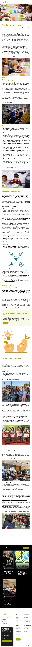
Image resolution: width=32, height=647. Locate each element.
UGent (14, 130)
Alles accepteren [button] (7, 640)
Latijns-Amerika (26, 632)
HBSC (14, 56)
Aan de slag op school (27, 618)
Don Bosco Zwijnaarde (12, 454)
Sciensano (5, 156)
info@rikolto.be (3, 622)
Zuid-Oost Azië (26, 628)
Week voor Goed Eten (27, 621)
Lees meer (5, 322)
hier (6, 307)
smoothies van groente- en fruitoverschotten (10, 486)
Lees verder (6, 633)
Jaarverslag (17, 617)
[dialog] (7, 636)
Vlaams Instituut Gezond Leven (7, 98)
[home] (4, 2)
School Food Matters (12, 90)
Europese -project (9, 506)
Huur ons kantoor (18, 632)
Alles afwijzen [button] (7, 642)
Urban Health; (4, 102)
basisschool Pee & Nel (13, 420)
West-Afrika (25, 631)
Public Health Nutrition (6, 87)
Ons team (17, 621)
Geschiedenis (17, 618)
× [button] (12, 627)
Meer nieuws (26, 547)
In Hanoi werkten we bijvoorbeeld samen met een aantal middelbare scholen (14, 501)
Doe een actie (26, 617)
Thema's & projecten (18, 631)
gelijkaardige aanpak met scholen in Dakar (11, 505)
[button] (30, 2)
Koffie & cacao (18, 628)
